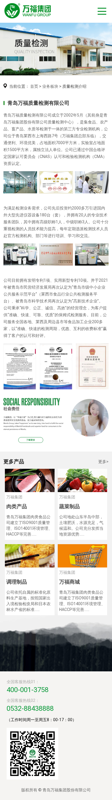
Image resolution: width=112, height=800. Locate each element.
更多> (103, 461)
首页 (34, 86)
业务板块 (50, 86)
